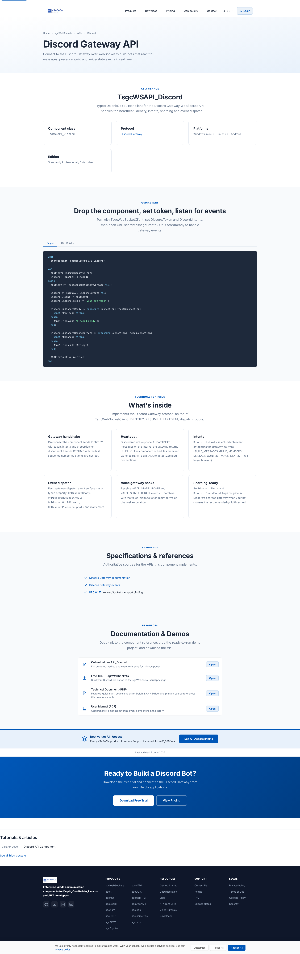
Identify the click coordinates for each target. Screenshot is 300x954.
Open (212, 664)
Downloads (166, 915)
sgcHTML (137, 885)
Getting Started (168, 885)
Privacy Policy (237, 885)
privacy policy (62, 949)
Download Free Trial (134, 800)
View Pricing (171, 800)
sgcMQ (110, 897)
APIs (79, 33)
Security (234, 903)
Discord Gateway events (104, 585)
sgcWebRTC (139, 897)
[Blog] (71, 904)
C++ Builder (67, 243)
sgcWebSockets (63, 33)
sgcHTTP (111, 915)
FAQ (196, 897)
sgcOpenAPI (139, 903)
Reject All (218, 947)
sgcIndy (136, 922)
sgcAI (109, 891)
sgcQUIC (137, 891)
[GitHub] (46, 904)
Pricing (170, 10)
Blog (162, 897)
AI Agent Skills (168, 903)
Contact (211, 10)
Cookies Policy (237, 897)
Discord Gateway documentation (109, 577)
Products (130, 10)
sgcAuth (110, 909)
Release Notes (202, 903)
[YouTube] (54, 904)
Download (151, 10)
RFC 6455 (95, 592)
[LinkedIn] (63, 904)
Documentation (168, 891)
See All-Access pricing (198, 738)
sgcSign (136, 909)
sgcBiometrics (140, 915)
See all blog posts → (13, 855)
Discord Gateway (131, 134)
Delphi (50, 243)
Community (191, 10)
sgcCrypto (112, 928)
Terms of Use (236, 891)
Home (46, 33)
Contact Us (200, 885)
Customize (200, 947)
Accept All (237, 947)
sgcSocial (111, 903)
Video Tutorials (168, 909)
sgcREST (111, 922)
